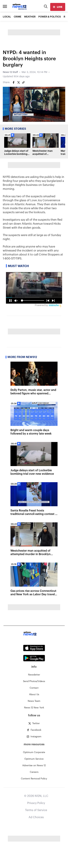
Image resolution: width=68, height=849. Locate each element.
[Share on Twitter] (18, 82)
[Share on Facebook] (13, 82)
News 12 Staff (10, 72)
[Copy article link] (23, 82)
